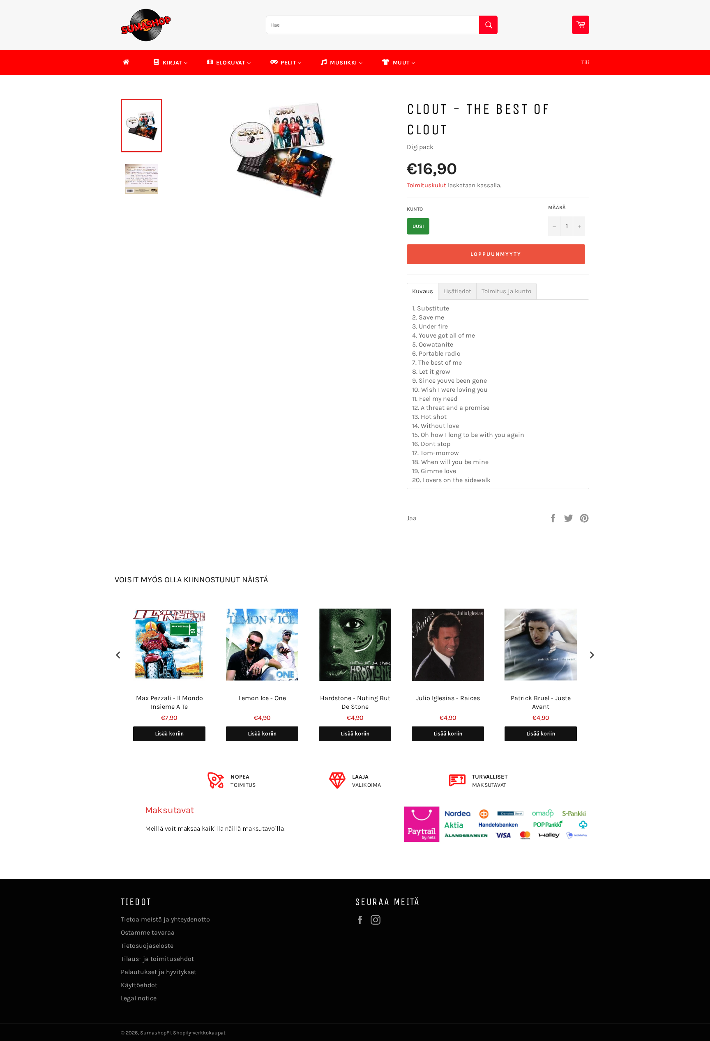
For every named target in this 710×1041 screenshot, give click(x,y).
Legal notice (139, 998)
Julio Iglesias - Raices (448, 698)
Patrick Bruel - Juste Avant (541, 702)
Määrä (557, 207)
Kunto (415, 209)
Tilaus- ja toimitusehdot (157, 959)
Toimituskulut (426, 185)
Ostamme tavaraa (148, 932)
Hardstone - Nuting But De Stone (355, 702)
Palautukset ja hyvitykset (158, 972)
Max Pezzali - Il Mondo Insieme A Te (169, 702)
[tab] (422, 291)
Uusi (418, 226)
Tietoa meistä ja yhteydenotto (165, 919)
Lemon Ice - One (262, 698)
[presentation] (118, 655)
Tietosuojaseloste (147, 945)
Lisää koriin (169, 734)
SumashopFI (155, 1033)
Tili (585, 62)
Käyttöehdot (139, 985)
